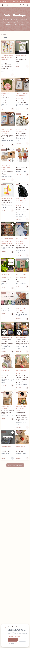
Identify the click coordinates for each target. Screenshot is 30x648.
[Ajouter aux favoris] (12, 42)
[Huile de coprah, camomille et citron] (8, 445)
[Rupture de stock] (12, 458)
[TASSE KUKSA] (22, 306)
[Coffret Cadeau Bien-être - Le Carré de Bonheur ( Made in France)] (8, 410)
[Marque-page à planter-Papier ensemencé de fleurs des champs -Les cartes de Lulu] (8, 58)
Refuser (22, 640)
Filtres (4, 34)
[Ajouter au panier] (27, 66)
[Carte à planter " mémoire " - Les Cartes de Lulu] (22, 94)
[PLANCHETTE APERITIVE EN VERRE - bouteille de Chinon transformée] (22, 202)
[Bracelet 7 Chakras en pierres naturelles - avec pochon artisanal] (22, 129)
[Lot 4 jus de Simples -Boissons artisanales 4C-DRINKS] (22, 165)
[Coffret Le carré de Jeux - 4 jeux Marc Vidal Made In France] (8, 165)
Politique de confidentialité (14, 636)
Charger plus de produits (15, 465)
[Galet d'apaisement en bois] (8, 240)
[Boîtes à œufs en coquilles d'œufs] (22, 274)
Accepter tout (12, 640)
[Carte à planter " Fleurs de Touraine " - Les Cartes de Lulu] (8, 129)
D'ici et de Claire (11, 5)
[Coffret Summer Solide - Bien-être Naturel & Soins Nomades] (8, 372)
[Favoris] (20, 5)
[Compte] (23, 5)
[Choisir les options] (12, 74)
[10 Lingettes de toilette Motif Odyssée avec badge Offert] (22, 240)
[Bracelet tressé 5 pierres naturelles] (8, 274)
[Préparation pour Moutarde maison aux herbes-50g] (22, 58)
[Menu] (2, 5)
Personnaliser (14, 643)
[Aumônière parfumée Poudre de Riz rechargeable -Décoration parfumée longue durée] (8, 338)
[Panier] (27, 5)
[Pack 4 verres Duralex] (8, 306)
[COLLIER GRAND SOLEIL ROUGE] (22, 445)
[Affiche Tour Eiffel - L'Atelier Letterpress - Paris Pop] (8, 202)
